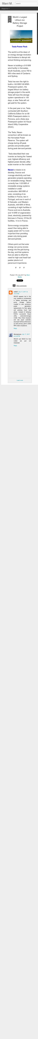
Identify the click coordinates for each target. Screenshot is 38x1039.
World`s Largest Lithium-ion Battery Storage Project (20, 21)
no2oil (16, 292)
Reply (15, 328)
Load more (20, 380)
